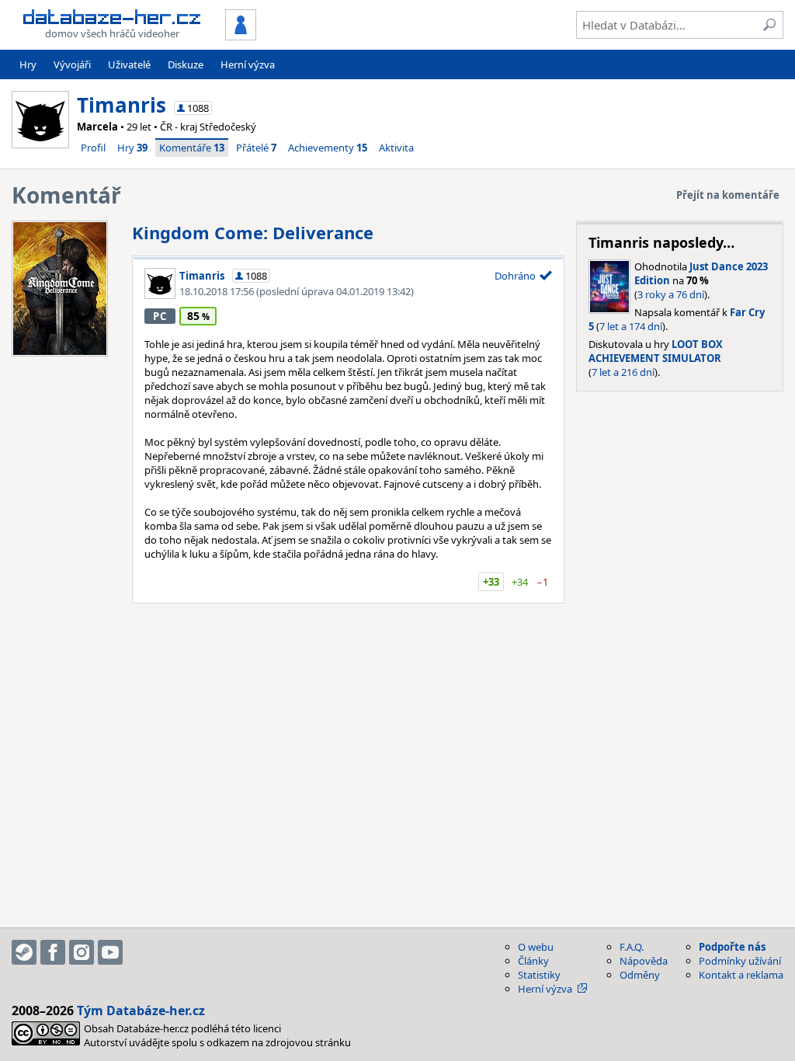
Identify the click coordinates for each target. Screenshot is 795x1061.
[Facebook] (52, 952)
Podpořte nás (732, 947)
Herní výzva (247, 64)
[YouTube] (110, 952)
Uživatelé (129, 64)
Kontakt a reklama (741, 975)
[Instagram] (81, 952)
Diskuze (185, 64)
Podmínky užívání (740, 961)
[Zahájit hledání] (769, 24)
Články (533, 961)
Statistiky (539, 975)
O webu (536, 947)
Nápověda (644, 961)
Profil (93, 148)
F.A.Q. (632, 947)
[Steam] (24, 952)
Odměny (640, 975)
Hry (27, 64)
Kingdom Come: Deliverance (252, 232)
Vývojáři (72, 64)
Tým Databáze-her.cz (141, 1010)
